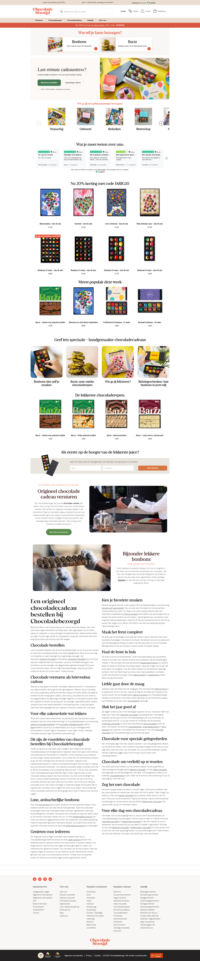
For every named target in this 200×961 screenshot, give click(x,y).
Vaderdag (90, 918)
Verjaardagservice (147, 924)
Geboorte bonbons (121, 900)
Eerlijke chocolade (67, 894)
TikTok (34, 879)
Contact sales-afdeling (149, 915)
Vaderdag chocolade (110, 821)
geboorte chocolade (120, 827)
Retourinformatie (40, 903)
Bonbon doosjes (131, 614)
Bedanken (114, 129)
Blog (61, 912)
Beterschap (143, 129)
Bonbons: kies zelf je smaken (46, 383)
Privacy (88, 955)
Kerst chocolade (150, 723)
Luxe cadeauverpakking (69, 906)
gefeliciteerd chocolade (141, 827)
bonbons (121, 580)
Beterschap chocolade (152, 801)
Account (147, 11)
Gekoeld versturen (67, 897)
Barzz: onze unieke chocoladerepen (82, 383)
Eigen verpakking (147, 921)
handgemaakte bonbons (82, 816)
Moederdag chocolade (131, 821)
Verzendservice (146, 927)
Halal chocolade (120, 903)
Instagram (40, 879)
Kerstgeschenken (147, 903)
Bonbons (117, 891)
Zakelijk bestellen (147, 909)
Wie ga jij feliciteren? (118, 381)
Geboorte (86, 129)
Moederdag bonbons (149, 663)
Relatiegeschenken (148, 891)
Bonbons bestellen (49, 83)
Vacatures (64, 915)
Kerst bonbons (119, 924)
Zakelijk (123, 11)
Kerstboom (117, 921)
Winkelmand (162, 11)
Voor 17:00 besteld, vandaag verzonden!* (98, 2)
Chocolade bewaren (68, 900)
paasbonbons (153, 675)
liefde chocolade (160, 769)
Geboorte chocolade (95, 915)
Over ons (63, 891)
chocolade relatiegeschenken (71, 724)
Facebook (45, 879)
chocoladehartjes (117, 775)
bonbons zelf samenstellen (113, 608)
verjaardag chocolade (76, 659)
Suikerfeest (91, 927)
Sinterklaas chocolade (111, 723)
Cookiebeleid (38, 909)
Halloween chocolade (129, 714)
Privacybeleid (38, 906)
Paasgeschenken (147, 897)
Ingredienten (65, 903)
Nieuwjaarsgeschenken (149, 906)
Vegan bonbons (119, 897)
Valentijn (90, 903)
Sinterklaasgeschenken (149, 900)
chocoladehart (133, 701)
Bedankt (90, 921)
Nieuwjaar (91, 897)
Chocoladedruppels (121, 906)
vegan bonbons (74, 839)
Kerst (89, 894)
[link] (46, 362)
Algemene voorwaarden (42, 894)
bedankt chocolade (48, 659)
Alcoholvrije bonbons (122, 894)
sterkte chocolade (126, 795)
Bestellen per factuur (149, 912)
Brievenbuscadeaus (121, 909)
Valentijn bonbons (140, 695)
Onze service (65, 909)
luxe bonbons (44, 804)
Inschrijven (152, 468)
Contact (135, 11)
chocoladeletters (135, 726)
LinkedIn (50, 879)
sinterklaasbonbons (151, 726)
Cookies (97, 955)
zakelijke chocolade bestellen (43, 724)
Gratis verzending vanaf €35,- (54, 2)
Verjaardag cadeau (73, 83)
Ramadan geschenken (149, 894)
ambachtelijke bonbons (75, 825)
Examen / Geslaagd (94, 912)
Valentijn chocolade (138, 769)
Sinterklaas (91, 891)
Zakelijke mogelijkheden (150, 918)
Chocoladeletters (120, 912)
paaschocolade (139, 675)
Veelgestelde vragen (41, 891)
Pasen (89, 900)
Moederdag (91, 906)
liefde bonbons (160, 689)
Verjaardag (56, 129)
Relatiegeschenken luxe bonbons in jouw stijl (153, 383)
